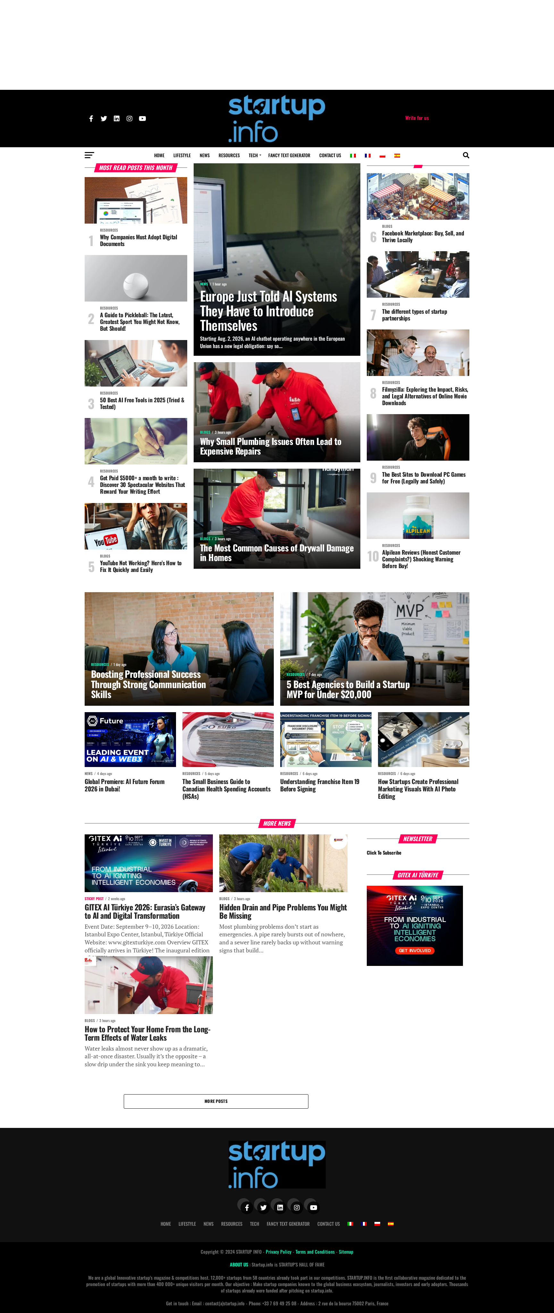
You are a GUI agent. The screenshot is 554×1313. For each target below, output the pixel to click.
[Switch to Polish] (382, 155)
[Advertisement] (277, 45)
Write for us (417, 118)
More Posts (216, 1101)
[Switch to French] (367, 155)
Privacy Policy (279, 1251)
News (205, 155)
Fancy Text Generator (289, 155)
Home (159, 155)
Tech (253, 155)
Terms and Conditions (316, 1251)
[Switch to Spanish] (397, 155)
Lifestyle (182, 155)
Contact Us (330, 155)
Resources (229, 155)
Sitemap (346, 1251)
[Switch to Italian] (353, 155)
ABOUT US (239, 1264)
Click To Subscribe (384, 852)
